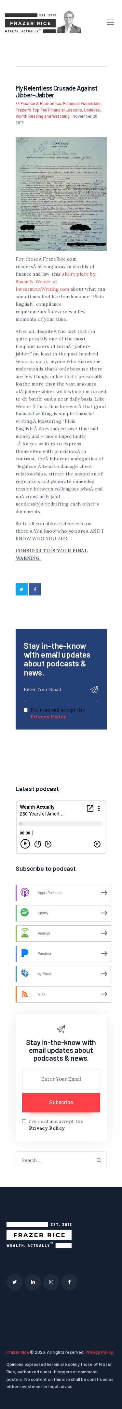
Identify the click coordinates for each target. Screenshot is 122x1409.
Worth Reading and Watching (43, 116)
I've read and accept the (58, 713)
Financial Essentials (82, 103)
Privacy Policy (49, 717)
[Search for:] (61, 1160)
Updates (92, 109)
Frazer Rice (18, 1352)
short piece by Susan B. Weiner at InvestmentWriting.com (56, 281)
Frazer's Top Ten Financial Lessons (49, 109)
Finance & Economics (40, 103)
